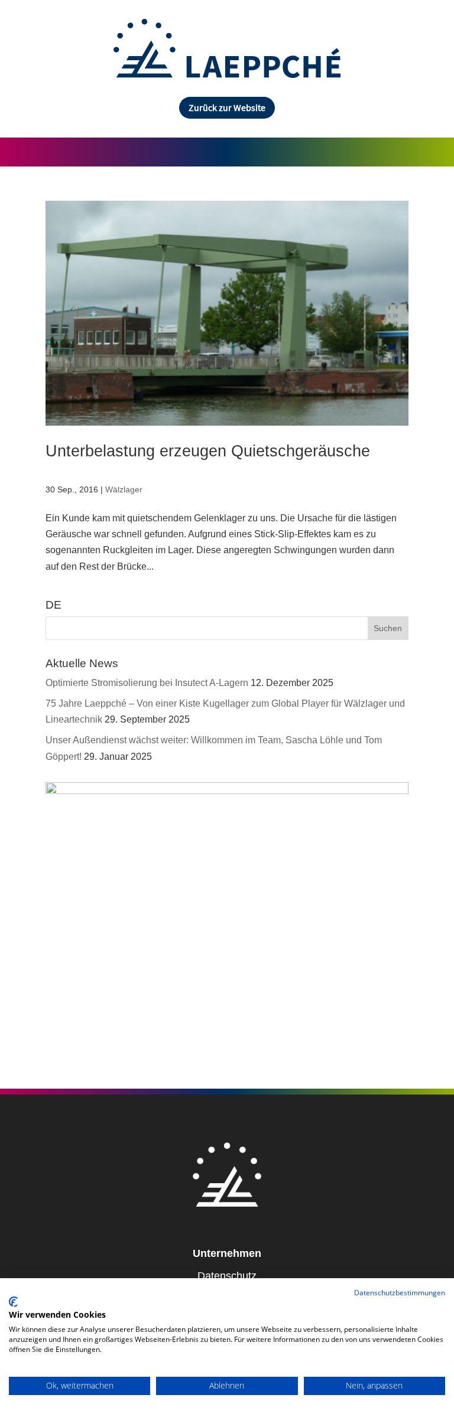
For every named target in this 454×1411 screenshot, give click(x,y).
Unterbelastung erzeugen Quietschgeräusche (208, 451)
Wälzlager (123, 489)
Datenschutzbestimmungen (399, 1293)
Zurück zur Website (227, 107)
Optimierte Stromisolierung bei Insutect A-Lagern (147, 683)
